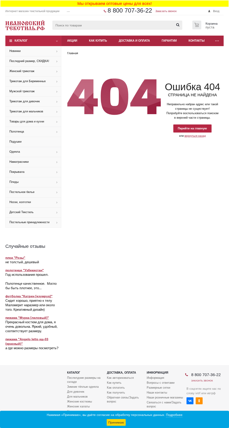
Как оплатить (116, 387)
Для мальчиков (77, 396)
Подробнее (174, 415)
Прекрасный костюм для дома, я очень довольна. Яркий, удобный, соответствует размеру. (31, 326)
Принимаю (116, 422)
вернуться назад (195, 135)
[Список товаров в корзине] (205, 28)
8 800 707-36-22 (130, 10)
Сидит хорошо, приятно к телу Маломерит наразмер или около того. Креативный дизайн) (30, 305)
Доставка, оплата (121, 372)
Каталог (21, 40)
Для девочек (75, 391)
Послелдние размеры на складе (83, 379)
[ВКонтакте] (190, 400)
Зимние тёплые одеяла (83, 386)
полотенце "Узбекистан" (24, 270)
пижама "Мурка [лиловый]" (27, 317)
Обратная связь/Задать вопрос (123, 399)
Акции (72, 40)
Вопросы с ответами (160, 382)
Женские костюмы (79, 401)
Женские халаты (78, 406)
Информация (157, 372)
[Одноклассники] (199, 400)
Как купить (114, 382)
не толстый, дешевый (22, 262)
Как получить (116, 392)
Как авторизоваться (120, 377)
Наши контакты (157, 392)
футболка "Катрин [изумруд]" (29, 296)
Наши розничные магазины (165, 397)
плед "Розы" (15, 257)
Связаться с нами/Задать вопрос (164, 404)
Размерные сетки (158, 387)
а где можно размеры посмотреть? (31, 348)
